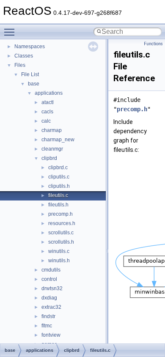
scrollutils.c (61, 233)
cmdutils (50, 270)
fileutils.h (58, 205)
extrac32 (51, 307)
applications (49, 93)
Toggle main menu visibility (11, 31)
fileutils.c (58, 195)
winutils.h (59, 261)
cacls (47, 112)
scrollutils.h (61, 242)
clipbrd (49, 158)
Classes (23, 56)
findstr (48, 316)
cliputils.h (59, 186)
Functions (153, 44)
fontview (50, 335)
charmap (51, 130)
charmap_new (57, 140)
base (33, 84)
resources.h (61, 223)
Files (19, 65)
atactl (47, 102)
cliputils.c (58, 177)
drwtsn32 (52, 288)
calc (46, 121)
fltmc (46, 326)
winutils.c (58, 251)
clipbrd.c (58, 167)
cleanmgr (52, 149)
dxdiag (49, 298)
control (49, 279)
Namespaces (29, 46)
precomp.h (60, 214)
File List (30, 74)
